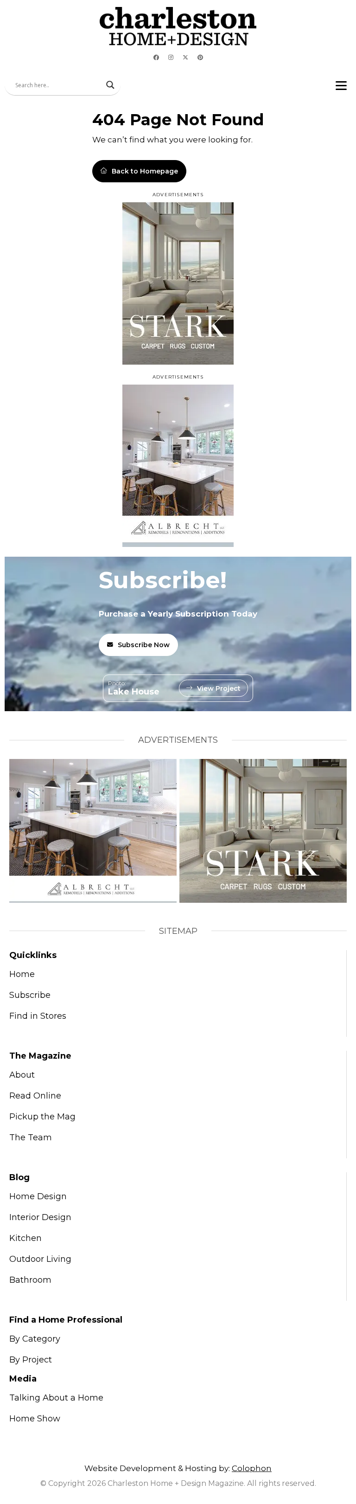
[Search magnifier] (110, 84)
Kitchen (25, 1238)
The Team (30, 1137)
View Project (219, 688)
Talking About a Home (56, 1398)
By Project (30, 1360)
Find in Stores (37, 1016)
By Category (34, 1339)
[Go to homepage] (178, 26)
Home (22, 974)
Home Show (34, 1419)
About (22, 1075)
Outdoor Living (40, 1259)
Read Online (35, 1096)
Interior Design (40, 1217)
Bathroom (30, 1280)
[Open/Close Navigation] (341, 85)
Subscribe (30, 995)
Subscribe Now (144, 645)
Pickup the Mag (42, 1117)
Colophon (252, 1468)
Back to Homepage (145, 171)
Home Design (38, 1196)
